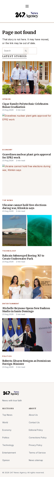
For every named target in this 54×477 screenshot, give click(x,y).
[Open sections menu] (27, 6)
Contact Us (34, 422)
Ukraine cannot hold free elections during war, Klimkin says (24, 207)
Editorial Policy (36, 430)
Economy (7, 150)
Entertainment (10, 304)
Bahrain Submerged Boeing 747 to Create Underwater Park (23, 257)
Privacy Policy (35, 445)
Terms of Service (37, 452)
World (5, 422)
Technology (9, 251)
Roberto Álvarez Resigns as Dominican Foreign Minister (26, 362)
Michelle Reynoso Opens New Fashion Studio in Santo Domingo (26, 310)
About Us (33, 415)
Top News (7, 200)
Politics (7, 356)
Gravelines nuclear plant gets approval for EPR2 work (26, 156)
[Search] (26, 51)
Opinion (6, 99)
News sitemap (36, 460)
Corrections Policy (38, 437)
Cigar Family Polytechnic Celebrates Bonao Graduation (25, 105)
